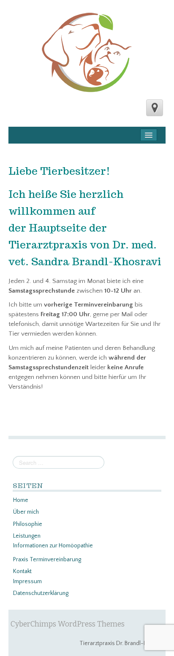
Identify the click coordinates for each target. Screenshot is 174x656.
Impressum (27, 581)
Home (20, 500)
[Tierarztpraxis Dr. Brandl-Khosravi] (87, 52)
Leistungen (27, 536)
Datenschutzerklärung (40, 593)
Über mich (26, 512)
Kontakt (22, 571)
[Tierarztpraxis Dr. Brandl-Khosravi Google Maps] (154, 107)
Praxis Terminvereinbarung (47, 559)
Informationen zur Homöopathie (53, 545)
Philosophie (27, 524)
